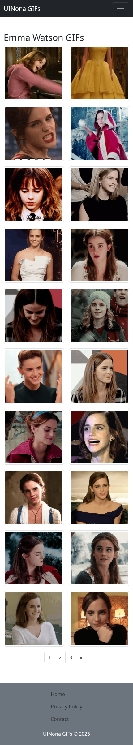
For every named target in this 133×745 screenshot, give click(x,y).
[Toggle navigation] (120, 8)
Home (58, 694)
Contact (60, 719)
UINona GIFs (22, 8)
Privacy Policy (66, 706)
